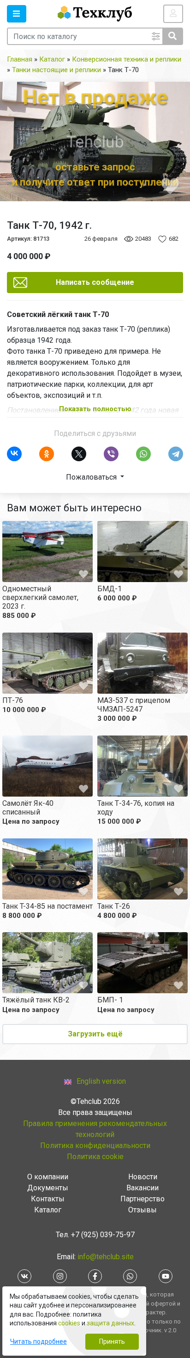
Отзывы (142, 1209)
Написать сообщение (95, 282)
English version (101, 1081)
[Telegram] (175, 454)
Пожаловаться (92, 477)
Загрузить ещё (95, 1034)
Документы (47, 1187)
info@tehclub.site (105, 1256)
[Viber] (111, 454)
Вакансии (142, 1187)
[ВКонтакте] (14, 454)
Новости (142, 1176)
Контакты (48, 1198)
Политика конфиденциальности (95, 1145)
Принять (112, 1341)
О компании (47, 1176)
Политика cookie (95, 1156)
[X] (78, 454)
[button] (16, 14)
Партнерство (142, 1198)
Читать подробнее (38, 1341)
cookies (69, 1323)
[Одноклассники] (46, 454)
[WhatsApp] (143, 454)
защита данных (110, 1323)
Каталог (47, 1209)
